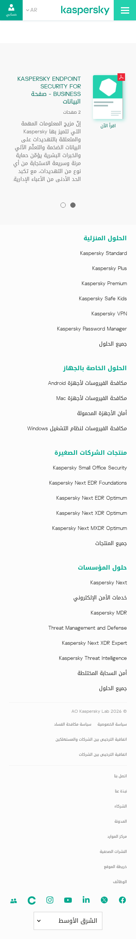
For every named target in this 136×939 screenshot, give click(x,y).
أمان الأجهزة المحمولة (102, 413)
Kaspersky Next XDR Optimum (91, 513)
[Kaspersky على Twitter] (104, 900)
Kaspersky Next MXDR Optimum (89, 528)
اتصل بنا (120, 776)
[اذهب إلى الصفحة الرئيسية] (85, 10)
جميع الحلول (113, 344)
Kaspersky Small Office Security (90, 468)
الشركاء (120, 806)
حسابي (11, 14)
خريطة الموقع (115, 866)
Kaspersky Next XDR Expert (94, 643)
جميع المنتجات (111, 543)
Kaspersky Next (108, 582)
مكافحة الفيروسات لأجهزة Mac (91, 398)
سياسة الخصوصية (112, 724)
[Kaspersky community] (13, 900)
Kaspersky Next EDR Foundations (88, 483)
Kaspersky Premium (104, 283)
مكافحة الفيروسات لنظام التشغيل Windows (77, 428)
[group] (68, 131)
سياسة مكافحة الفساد (72, 724)
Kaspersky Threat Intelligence (93, 658)
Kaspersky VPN (109, 313)
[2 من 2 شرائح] (63, 205)
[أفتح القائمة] (125, 10)
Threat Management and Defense (87, 628)
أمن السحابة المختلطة (102, 673)
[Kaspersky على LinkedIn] (86, 900)
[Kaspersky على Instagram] (49, 900)
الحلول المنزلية (105, 238)
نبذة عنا (121, 791)
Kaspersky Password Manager (92, 329)
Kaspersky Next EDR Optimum (91, 498)
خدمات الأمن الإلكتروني (100, 597)
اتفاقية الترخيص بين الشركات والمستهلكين (91, 739)
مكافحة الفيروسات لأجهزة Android (87, 383)
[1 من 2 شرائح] (72, 205)
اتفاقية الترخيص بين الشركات (103, 754)
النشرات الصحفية (113, 851)
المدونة (120, 821)
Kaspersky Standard (103, 253)
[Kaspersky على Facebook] (122, 900)
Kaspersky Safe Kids (103, 298)
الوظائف (120, 881)
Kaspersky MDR (109, 613)
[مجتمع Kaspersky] (31, 900)
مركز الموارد (117, 836)
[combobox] (31, 10)
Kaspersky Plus (109, 268)
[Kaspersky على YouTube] (68, 900)
